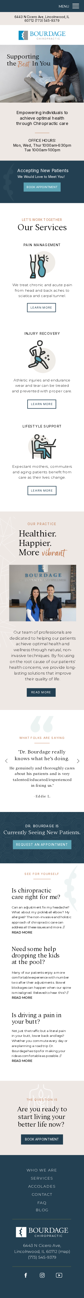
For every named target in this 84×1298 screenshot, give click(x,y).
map (64, 1251)
